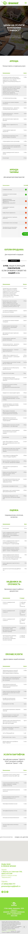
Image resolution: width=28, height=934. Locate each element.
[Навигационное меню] (26, 3)
